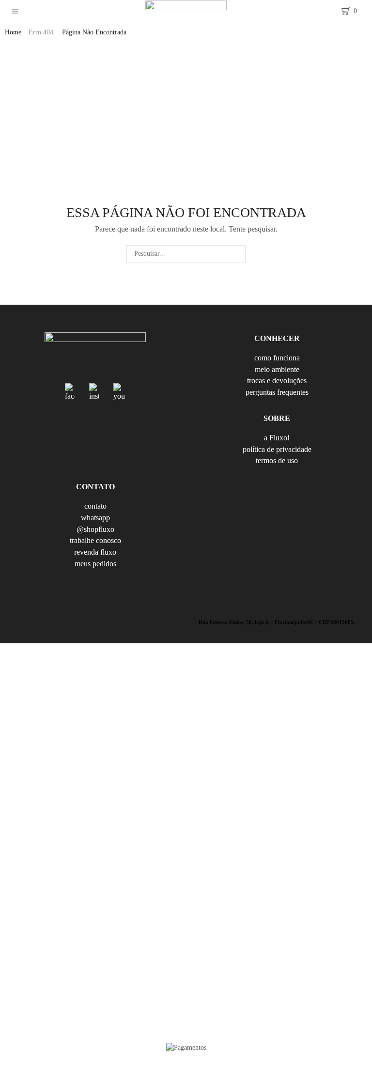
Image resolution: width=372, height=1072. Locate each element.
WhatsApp (95, 517)
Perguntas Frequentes (277, 392)
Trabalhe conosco (95, 540)
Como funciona (277, 358)
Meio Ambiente (277, 369)
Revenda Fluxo (95, 552)
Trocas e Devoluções (277, 380)
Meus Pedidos (95, 563)
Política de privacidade (277, 449)
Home (13, 32)
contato (95, 506)
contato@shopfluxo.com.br (277, 631)
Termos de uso (277, 460)
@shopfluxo (95, 529)
